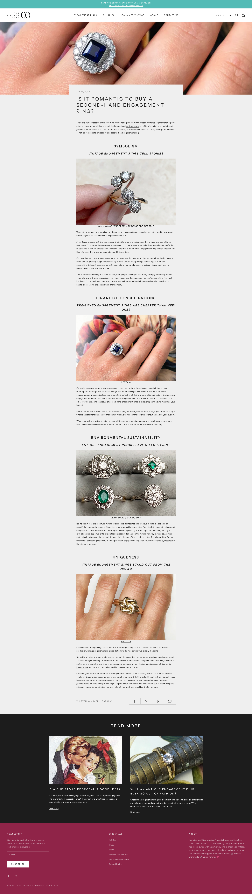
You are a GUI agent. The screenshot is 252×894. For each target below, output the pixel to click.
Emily (143, 391)
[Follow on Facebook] (8, 875)
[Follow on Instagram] (16, 875)
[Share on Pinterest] (158, 701)
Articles (112, 840)
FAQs (111, 845)
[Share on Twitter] (146, 701)
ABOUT (154, 15)
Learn (111, 849)
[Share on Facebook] (134, 701)
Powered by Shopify (46, 886)
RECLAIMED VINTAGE (132, 15)
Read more (53, 808)
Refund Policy (115, 864)
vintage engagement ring (159, 122)
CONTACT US (171, 15)
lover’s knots (82, 667)
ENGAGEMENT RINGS (85, 15)
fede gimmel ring (92, 660)
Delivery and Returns (118, 854)
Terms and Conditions (119, 859)
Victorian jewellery (163, 660)
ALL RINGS (108, 15)
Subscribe (18, 864)
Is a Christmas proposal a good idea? (85, 789)
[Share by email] (170, 701)
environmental (132, 126)
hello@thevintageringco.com (126, 6)
